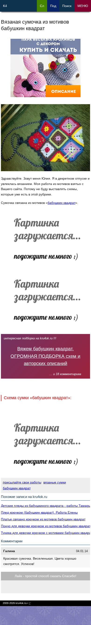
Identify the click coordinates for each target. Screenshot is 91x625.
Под (53, 6)
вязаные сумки (54, 482)
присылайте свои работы (22, 482)
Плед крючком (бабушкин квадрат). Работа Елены (39, 512)
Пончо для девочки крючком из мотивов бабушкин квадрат (46, 526)
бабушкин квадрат (61, 203)
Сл (42, 6)
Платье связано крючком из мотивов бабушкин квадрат (43, 519)
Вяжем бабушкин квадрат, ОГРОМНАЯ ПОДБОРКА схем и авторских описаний (45, 356)
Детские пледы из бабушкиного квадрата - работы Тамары (46, 506)
